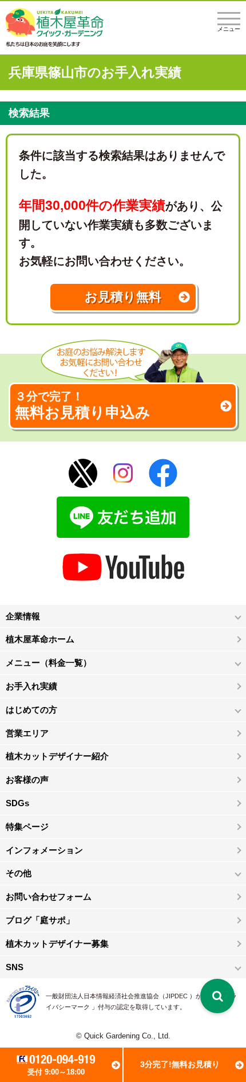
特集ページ (27, 826)
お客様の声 (27, 779)
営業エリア (27, 733)
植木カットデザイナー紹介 (57, 756)
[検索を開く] (217, 996)
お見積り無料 (123, 297)
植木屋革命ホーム (40, 639)
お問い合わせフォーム (49, 896)
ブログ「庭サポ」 (40, 920)
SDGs (17, 803)
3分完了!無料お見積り (180, 1064)
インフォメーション (44, 850)
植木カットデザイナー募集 (57, 943)
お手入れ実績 (31, 686)
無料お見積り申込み (82, 405)
